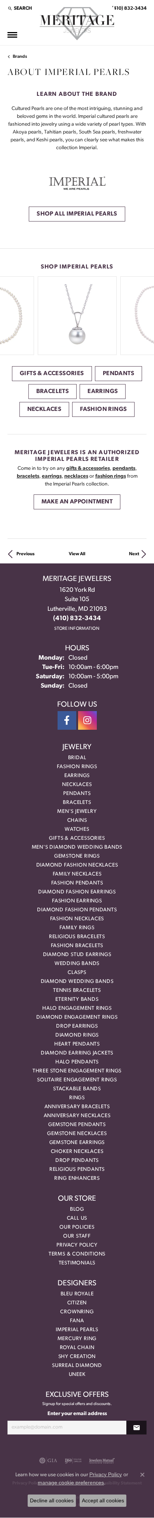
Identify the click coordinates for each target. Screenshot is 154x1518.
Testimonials (77, 1263)
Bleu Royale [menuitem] (77, 1294)
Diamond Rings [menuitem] (77, 1035)
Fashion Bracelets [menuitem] (77, 946)
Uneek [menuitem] (77, 1374)
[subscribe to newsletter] (136, 1427)
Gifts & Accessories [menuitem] (77, 838)
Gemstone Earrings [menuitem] (77, 1142)
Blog (77, 1209)
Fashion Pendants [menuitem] (77, 883)
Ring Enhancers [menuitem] (77, 1178)
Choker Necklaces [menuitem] (77, 1151)
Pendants (118, 374)
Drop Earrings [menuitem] (77, 1026)
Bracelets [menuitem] (77, 802)
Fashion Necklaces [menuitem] (77, 919)
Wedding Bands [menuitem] (77, 964)
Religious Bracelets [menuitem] (77, 937)
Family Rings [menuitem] (77, 928)
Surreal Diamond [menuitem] (77, 1365)
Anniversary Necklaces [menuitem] (77, 1116)
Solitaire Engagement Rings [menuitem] (77, 1080)
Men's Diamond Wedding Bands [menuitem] (77, 847)
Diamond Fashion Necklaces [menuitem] (77, 865)
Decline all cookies (52, 1500)
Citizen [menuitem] (77, 1303)
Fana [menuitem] (77, 1321)
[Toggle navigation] (12, 35)
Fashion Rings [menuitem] (77, 767)
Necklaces (44, 409)
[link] (128, 8)
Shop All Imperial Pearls (77, 214)
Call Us (77, 1218)
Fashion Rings (103, 409)
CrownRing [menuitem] (76, 1312)
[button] (19, 8)
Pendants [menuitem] (76, 793)
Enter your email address (77, 1413)
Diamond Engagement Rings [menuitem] (76, 1017)
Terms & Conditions (77, 1254)
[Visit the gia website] (48, 1460)
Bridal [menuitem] (77, 758)
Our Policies (77, 1227)
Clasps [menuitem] (77, 972)
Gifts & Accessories (52, 374)
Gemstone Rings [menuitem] (77, 856)
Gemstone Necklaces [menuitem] (77, 1134)
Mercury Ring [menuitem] (77, 1339)
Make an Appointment (77, 502)
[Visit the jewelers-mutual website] (102, 1460)
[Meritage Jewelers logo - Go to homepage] (77, 23)
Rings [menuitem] (77, 1098)
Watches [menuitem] (77, 829)
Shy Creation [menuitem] (77, 1357)
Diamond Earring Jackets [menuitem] (77, 1053)
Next (134, 554)
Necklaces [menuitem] (77, 785)
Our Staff (77, 1236)
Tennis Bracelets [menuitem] (77, 990)
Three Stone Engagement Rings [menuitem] (77, 1071)
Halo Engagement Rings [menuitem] (77, 1008)
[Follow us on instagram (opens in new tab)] (87, 720)
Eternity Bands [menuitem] (76, 999)
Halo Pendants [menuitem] (77, 1062)
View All (77, 554)
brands (20, 56)
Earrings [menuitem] (77, 776)
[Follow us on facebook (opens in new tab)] (67, 720)
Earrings (102, 392)
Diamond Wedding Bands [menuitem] (77, 981)
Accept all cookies (103, 1500)
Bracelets (52, 392)
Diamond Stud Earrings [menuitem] (77, 955)
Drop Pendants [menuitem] (77, 1160)
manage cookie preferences (71, 1483)
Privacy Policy (76, 1245)
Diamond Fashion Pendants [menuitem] (77, 910)
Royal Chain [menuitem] (77, 1348)
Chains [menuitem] (77, 820)
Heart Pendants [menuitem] (77, 1044)
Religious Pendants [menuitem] (77, 1169)
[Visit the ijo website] (73, 1460)
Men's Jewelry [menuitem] (76, 811)
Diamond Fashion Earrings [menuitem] (77, 892)
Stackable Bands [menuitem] (77, 1089)
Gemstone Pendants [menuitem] (77, 1125)
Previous (25, 554)
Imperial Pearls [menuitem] (77, 1330)
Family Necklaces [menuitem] (77, 874)
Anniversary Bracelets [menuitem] (77, 1107)
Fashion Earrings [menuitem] (77, 901)
